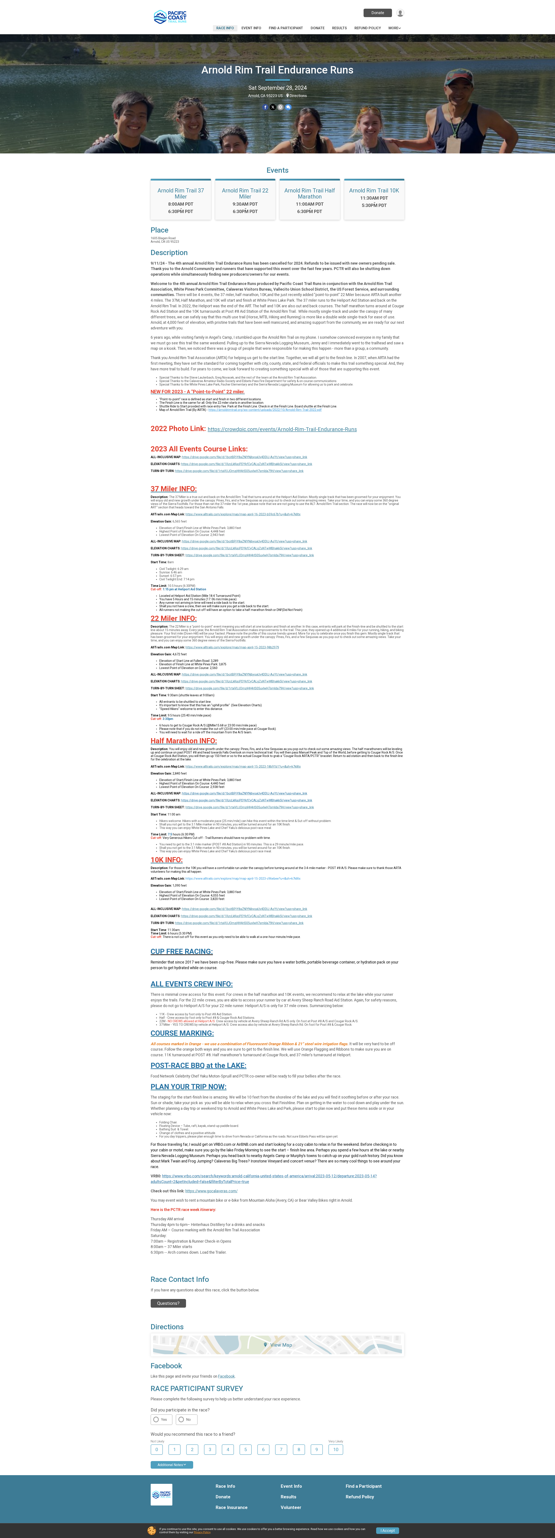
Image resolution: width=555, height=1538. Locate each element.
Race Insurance (232, 1507)
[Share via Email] (280, 107)
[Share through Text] (288, 107)
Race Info (225, 28)
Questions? (168, 1303)
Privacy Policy (202, 1532)
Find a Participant (286, 28)
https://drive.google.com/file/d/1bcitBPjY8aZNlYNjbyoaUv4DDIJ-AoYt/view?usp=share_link (244, 457)
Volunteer (291, 1507)
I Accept (387, 1530)
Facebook (226, 1376)
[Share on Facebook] (265, 107)
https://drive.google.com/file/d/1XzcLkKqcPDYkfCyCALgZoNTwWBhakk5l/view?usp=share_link (246, 464)
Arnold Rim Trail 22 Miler (245, 193)
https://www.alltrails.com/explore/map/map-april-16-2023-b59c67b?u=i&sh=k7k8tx (243, 514)
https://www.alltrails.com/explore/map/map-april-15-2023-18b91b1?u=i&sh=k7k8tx (243, 766)
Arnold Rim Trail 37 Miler (181, 193)
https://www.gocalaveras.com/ (211, 1191)
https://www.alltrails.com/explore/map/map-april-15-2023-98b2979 (232, 647)
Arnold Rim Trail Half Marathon (309, 193)
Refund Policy (367, 28)
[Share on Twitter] (273, 107)
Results (339, 28)
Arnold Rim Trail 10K (374, 190)
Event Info (251, 28)
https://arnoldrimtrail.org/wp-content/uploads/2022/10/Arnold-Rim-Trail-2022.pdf (265, 410)
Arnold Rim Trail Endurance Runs (277, 70)
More (393, 28)
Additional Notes (170, 1465)
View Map (281, 1345)
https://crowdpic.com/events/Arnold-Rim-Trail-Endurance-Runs (282, 429)
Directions (298, 96)
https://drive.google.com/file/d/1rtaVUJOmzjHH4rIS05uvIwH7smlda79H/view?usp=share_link (239, 471)
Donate (378, 12)
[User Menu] (400, 13)
